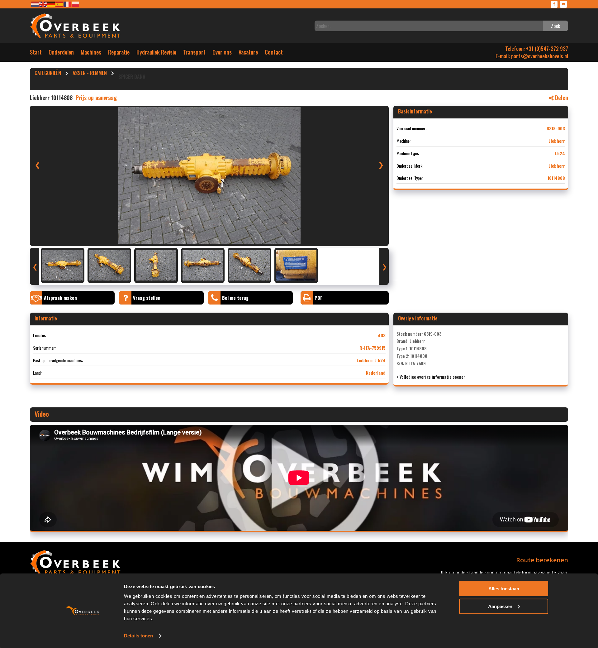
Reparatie (119, 53)
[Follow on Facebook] (554, 4)
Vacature (248, 53)
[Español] (59, 4)
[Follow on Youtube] (563, 4)
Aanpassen (500, 606)
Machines (91, 53)
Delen (560, 98)
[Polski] (76, 4)
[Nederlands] (35, 4)
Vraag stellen (146, 297)
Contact (274, 53)
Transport (194, 53)
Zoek (555, 26)
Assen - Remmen (90, 74)
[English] (43, 4)
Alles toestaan (503, 588)
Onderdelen (61, 53)
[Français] (68, 4)
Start (36, 53)
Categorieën (48, 74)
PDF (318, 297)
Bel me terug (235, 297)
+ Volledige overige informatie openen (431, 376)
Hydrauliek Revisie (156, 53)
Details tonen (138, 635)
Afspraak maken (60, 297)
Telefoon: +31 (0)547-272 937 (536, 48)
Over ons (222, 53)
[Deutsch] (51, 4)
